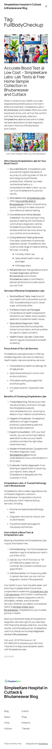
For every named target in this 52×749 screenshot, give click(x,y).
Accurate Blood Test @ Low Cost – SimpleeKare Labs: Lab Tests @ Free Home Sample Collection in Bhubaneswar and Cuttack (25, 81)
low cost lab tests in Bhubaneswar (23, 203)
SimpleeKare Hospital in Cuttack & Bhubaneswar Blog (22, 6)
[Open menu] (46, 6)
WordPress (43, 743)
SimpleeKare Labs (36, 198)
